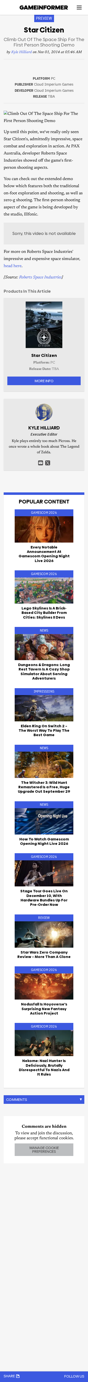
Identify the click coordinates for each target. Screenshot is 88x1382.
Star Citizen (44, 355)
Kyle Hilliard (21, 52)
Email (40, 462)
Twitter (47, 462)
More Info (44, 380)
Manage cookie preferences (44, 1149)
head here (13, 266)
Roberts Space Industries (40, 277)
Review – (44, 954)
